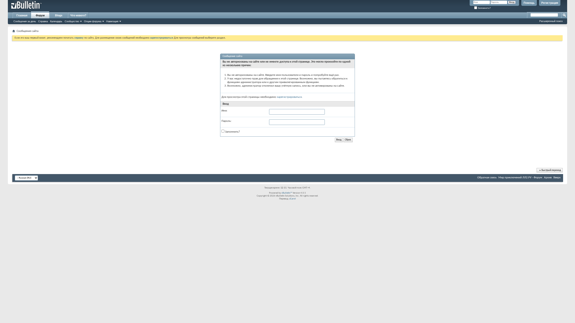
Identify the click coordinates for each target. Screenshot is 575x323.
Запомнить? (484, 8)
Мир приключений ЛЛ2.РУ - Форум (520, 177)
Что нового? (78, 15)
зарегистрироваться (289, 97)
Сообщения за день (24, 21)
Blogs (58, 15)
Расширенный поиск (551, 21)
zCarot (292, 199)
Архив (548, 177)
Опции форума (92, 21)
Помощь (529, 2)
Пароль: (226, 121)
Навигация (112, 21)
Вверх (557, 177)
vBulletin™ (286, 193)
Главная (21, 15)
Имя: (224, 110)
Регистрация (549, 2)
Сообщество (72, 21)
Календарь (56, 21)
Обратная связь (487, 177)
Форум (40, 15)
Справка (43, 21)
